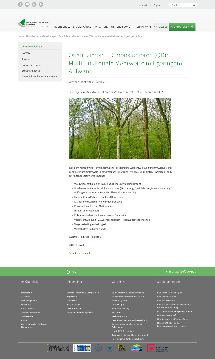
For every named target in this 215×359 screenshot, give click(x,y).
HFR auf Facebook (20, 4)
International (142, 26)
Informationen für (182, 26)
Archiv (26, 52)
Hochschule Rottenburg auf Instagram (34, 4)
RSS (41, 4)
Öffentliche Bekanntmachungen (39, 76)
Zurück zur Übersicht (80, 253)
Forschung (101, 26)
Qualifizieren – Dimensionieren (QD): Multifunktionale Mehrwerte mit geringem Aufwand (101, 36)
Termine (26, 59)
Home (21, 36)
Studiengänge (82, 26)
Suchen (194, 5)
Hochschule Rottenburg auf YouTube (27, 4)
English (157, 5)
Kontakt (143, 5)
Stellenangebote (31, 70)
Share (75, 272)
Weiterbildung (120, 26)
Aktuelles (160, 26)
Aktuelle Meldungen (46, 36)
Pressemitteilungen (32, 65)
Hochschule (62, 26)
